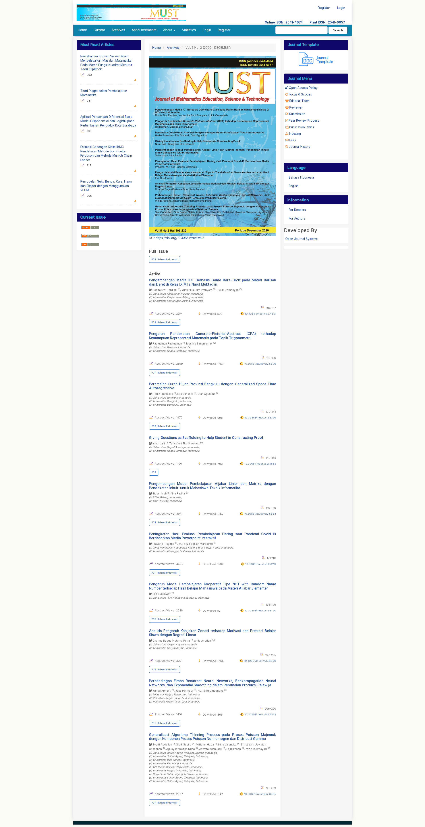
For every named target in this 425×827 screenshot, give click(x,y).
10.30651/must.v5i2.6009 (260, 660)
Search (338, 30)
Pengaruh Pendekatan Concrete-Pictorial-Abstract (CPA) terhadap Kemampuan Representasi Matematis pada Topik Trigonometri (212, 336)
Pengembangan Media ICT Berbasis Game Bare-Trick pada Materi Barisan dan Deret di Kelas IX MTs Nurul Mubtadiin (212, 282)
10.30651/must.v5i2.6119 (260, 564)
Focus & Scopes (300, 94)
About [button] (168, 30)
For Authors (297, 218)
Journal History (300, 146)
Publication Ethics (301, 127)
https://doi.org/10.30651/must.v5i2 (180, 238)
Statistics (189, 30)
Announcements (144, 30)
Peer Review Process (304, 120)
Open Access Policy (303, 88)
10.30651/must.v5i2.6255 (260, 714)
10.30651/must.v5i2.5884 (260, 513)
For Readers (297, 210)
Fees (292, 140)
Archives (118, 30)
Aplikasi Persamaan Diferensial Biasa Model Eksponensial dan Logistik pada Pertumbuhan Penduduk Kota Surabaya (108, 121)
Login (341, 8)
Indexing (295, 133)
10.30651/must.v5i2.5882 (260, 463)
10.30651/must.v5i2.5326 (260, 417)
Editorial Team (299, 101)
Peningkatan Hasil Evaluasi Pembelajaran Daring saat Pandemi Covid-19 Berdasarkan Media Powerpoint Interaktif (212, 536)
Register (324, 8)
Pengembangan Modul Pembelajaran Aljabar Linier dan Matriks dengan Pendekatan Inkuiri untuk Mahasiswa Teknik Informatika (212, 486)
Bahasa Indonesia (301, 177)
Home (82, 30)
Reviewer (296, 107)
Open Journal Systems (301, 239)
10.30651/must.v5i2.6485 (260, 794)
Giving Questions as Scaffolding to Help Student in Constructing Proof (206, 438)
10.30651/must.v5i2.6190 (260, 610)
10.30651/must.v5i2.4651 (260, 313)
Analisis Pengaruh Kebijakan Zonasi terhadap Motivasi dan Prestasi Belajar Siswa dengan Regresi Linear (212, 633)
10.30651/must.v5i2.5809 (260, 363)
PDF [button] (153, 472)
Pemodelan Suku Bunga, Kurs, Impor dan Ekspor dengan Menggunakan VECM (106, 186)
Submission (297, 114)
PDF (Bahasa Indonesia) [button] (164, 259)
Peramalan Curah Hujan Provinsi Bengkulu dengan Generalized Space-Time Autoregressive (212, 386)
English (294, 186)
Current (99, 30)
